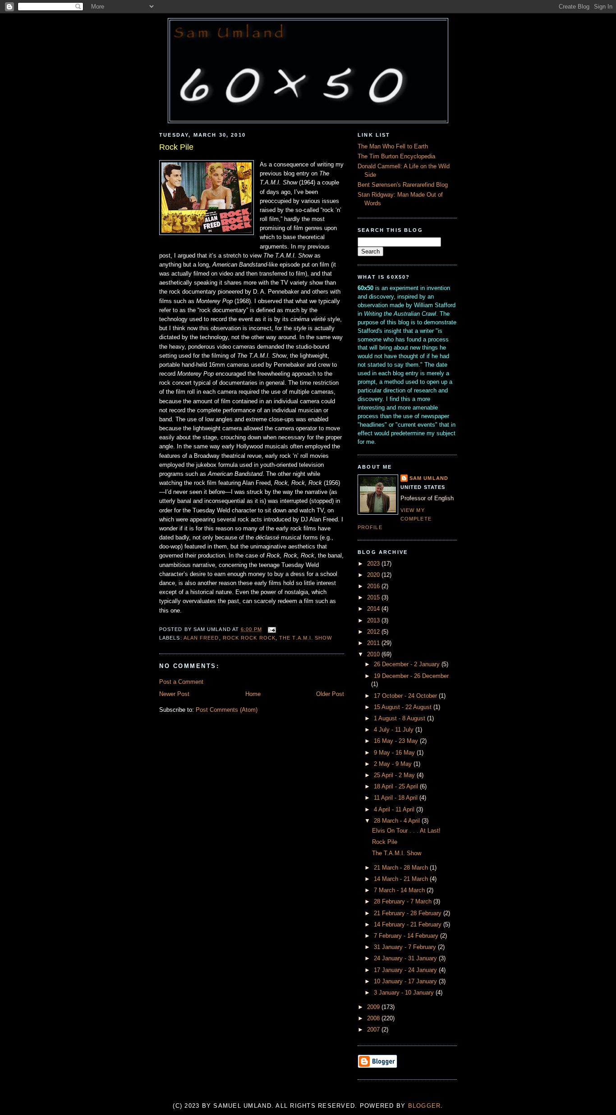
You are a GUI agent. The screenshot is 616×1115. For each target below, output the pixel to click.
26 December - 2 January (407, 664)
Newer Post (174, 694)
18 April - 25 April (397, 786)
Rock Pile (176, 147)
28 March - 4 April (398, 821)
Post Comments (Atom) (226, 710)
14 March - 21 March (402, 879)
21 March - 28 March (402, 868)
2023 (374, 564)
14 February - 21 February (408, 924)
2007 (374, 1030)
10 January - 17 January (406, 981)
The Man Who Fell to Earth (393, 146)
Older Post (330, 694)
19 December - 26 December (411, 676)
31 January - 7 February (406, 947)
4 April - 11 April (395, 809)
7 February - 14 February (407, 936)
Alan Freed (201, 637)
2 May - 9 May (394, 764)
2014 (374, 609)
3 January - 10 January (405, 993)
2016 (374, 586)
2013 (374, 620)
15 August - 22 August (403, 707)
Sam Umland (428, 478)
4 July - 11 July (394, 730)
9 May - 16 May (395, 753)
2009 (374, 1007)
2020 (374, 575)
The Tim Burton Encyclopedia (396, 156)
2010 (374, 654)
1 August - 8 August (400, 718)
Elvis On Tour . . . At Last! (406, 831)
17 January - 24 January (406, 970)
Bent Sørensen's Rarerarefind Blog (403, 185)
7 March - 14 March (400, 890)
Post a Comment (181, 682)
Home (253, 694)
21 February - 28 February (408, 913)
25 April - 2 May (395, 775)
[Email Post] (271, 629)
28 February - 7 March (403, 901)
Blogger (424, 1106)
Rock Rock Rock (249, 637)
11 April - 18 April (396, 798)
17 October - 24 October (406, 696)
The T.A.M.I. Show (305, 637)
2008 (374, 1018)
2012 (374, 632)
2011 (374, 643)
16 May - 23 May (397, 741)
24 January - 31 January (406, 958)
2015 (374, 597)
